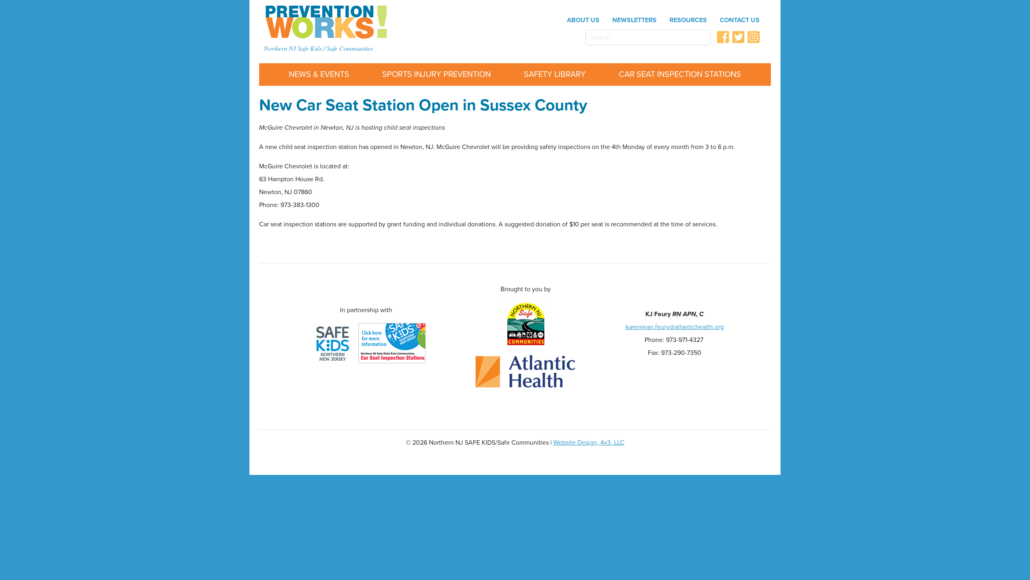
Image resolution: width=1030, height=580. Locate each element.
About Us (583, 20)
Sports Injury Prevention (436, 74)
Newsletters (634, 20)
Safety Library (555, 74)
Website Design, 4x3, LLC (588, 443)
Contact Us (740, 20)
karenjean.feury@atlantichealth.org (675, 327)
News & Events (319, 74)
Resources (688, 20)
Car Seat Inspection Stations (680, 74)
